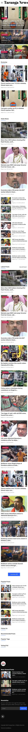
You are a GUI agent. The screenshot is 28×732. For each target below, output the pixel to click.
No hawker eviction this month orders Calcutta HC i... (19, 199)
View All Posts (22, 267)
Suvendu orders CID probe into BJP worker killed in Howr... (13, 191)
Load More (13, 574)
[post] (14, 18)
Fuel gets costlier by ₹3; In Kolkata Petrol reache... (19, 594)
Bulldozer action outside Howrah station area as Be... (19, 256)
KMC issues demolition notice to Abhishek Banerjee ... (19, 241)
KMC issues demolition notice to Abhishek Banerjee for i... (12, 514)
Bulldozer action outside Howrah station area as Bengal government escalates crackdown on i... (13, 38)
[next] (26, 18)
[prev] (2, 18)
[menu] (2, 2)
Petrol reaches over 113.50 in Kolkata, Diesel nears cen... (13, 84)
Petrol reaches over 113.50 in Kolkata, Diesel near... (19, 586)
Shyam (3, 27)
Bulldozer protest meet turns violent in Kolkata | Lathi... (14, 539)
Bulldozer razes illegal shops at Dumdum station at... (19, 232)
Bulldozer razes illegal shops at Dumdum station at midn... (11, 464)
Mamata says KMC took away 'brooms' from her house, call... (13, 166)
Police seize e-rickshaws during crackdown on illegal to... (11, 389)
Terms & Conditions (6, 728)
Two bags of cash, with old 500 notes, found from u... (19, 215)
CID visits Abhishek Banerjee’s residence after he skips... (11, 439)
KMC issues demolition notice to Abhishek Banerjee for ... (21, 55)
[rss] (3, 716)
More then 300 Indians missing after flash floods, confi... (13, 141)
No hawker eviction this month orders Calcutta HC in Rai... (13, 364)
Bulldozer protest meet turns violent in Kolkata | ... (19, 248)
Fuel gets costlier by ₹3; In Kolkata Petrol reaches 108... (12, 109)
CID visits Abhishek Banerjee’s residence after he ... (19, 224)
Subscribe (23, 708)
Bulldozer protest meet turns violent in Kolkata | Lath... (6, 55)
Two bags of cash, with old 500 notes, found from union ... (13, 414)
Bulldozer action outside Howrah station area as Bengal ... (12, 564)
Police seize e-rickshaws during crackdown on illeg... (19, 207)
